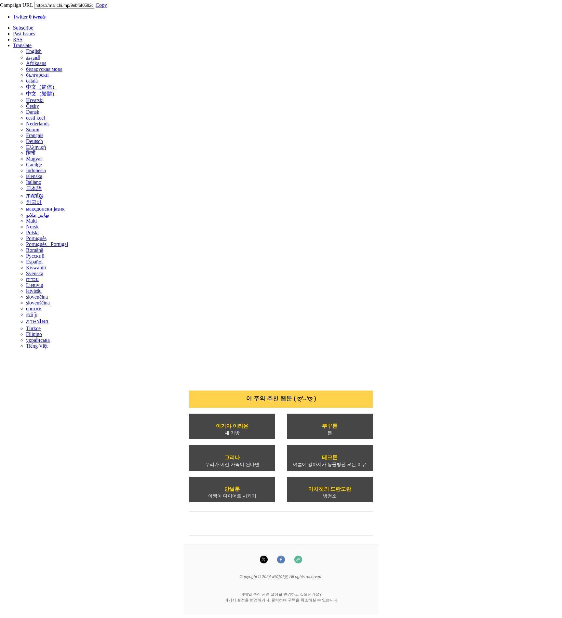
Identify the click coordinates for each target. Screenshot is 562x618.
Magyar (34, 158)
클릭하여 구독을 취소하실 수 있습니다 (304, 600)
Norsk (32, 226)
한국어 (34, 202)
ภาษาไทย (37, 321)
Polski (32, 232)
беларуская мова (44, 69)
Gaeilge (34, 164)
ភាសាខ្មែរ (35, 196)
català (32, 81)
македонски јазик (45, 209)
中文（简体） (41, 87)
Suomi (32, 129)
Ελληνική (36, 147)
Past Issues (24, 33)
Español (34, 261)
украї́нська (38, 340)
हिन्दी (30, 153)
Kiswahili (36, 267)
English (34, 51)
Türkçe (33, 328)
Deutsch (34, 141)
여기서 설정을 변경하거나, (247, 600)
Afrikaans (36, 63)
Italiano (33, 182)
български (37, 75)
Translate (22, 45)
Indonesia (36, 170)
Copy (101, 5)
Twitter (29, 16)
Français (34, 135)
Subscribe (23, 28)
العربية (33, 57)
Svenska (34, 273)
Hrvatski (35, 100)
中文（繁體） (41, 94)
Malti (31, 221)
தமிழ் (31, 314)
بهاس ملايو (37, 215)
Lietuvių (34, 285)
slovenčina (37, 297)
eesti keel (35, 118)
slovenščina (38, 302)
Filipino (34, 334)
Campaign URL (16, 5)
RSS (17, 39)
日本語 (34, 188)
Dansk (32, 112)
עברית (32, 279)
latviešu (34, 291)
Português (36, 238)
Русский (35, 256)
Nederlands (37, 123)
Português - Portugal (47, 244)
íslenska (34, 176)
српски (34, 308)
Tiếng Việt (36, 346)
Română (34, 250)
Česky (32, 106)
